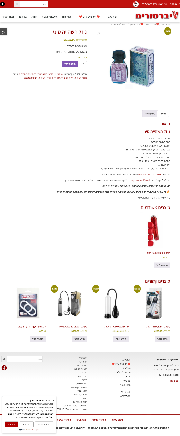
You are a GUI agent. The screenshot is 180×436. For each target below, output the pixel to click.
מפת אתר (81, 419)
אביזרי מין (125, 391)
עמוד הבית (165, 24)
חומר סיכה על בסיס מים (149, 174)
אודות (34, 16)
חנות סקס (112, 16)
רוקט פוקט (125, 395)
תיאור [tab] (163, 113)
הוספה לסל (70, 64)
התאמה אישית (44, 424)
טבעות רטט (82, 365)
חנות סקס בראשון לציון (62, 77)
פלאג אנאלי (82, 390)
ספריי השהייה (45, 77)
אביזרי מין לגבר (132, 24)
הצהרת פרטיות (99, 419)
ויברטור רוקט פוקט (79, 387)
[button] (3, 31)
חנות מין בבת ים (80, 401)
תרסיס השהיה (30, 77)
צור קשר (23, 16)
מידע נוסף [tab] (150, 113)
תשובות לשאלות (50, 16)
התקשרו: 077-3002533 (154, 4)
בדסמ (84, 398)
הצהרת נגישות (64, 419)
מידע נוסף (162, 339)
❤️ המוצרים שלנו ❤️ (89, 16)
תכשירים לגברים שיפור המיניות (32, 74)
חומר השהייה (81, 77)
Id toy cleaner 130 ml (139, 180)
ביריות (84, 379)
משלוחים (66, 16)
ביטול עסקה (117, 419)
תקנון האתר (8, 16)
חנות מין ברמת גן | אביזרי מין (74, 405)
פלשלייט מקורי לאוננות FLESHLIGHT (71, 409)
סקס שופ (174, 380)
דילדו (84, 372)
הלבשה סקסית (80, 368)
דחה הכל (27, 424)
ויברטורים (83, 358)
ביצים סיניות (81, 383)
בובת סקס (82, 376)
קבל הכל (11, 424)
